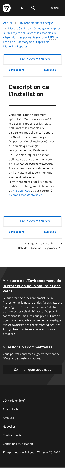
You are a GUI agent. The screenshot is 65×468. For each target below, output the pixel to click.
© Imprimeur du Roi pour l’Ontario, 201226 (31, 452)
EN (21, 8)
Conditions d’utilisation (18, 444)
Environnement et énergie (36, 23)
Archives (8, 418)
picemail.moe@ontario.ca (25, 195)
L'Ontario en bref (14, 400)
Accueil (7, 23)
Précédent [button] (17, 70)
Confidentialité (12, 435)
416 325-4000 (21, 191)
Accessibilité (11, 409)
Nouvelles (9, 426)
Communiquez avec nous (32, 369)
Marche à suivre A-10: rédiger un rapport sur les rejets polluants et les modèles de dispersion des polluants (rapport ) (32, 37)
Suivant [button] (49, 70)
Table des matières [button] (40, 60)
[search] (33, 8)
